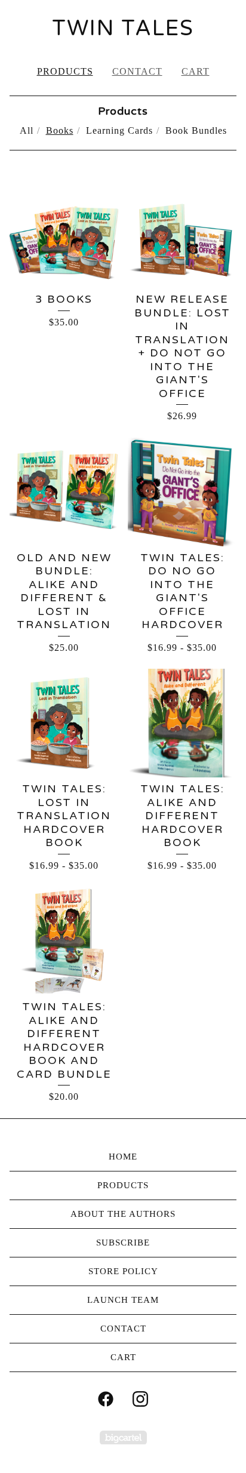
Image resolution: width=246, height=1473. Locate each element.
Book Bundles (196, 130)
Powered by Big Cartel (123, 1437)
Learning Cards (119, 130)
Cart (196, 71)
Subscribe (123, 1242)
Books (59, 130)
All (26, 130)
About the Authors (123, 1214)
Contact (137, 71)
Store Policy (123, 1271)
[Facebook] (105, 1399)
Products (65, 71)
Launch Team (123, 1300)
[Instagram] (140, 1399)
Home (123, 1156)
